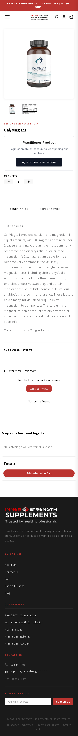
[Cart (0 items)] (71, 16)
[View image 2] (30, 109)
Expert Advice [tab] (50, 209)
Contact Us (12, 572)
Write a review (39, 389)
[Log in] (64, 16)
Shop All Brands (14, 586)
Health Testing (13, 629)
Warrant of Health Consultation (24, 622)
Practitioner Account (17, 643)
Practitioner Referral (17, 636)
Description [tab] (19, 209)
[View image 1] (12, 109)
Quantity (11, 175)
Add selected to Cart (39, 473)
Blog (7, 593)
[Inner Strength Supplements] (39, 16)
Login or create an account (39, 162)
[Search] (56, 16)
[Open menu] (7, 17)
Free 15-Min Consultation (20, 615)
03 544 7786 (18, 664)
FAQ (7, 579)
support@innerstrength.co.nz (28, 671)
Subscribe (63, 701)
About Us (10, 565)
